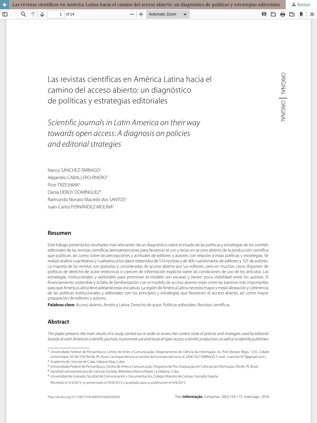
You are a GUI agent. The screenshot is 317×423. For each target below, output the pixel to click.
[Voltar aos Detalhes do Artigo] (4, 4)
